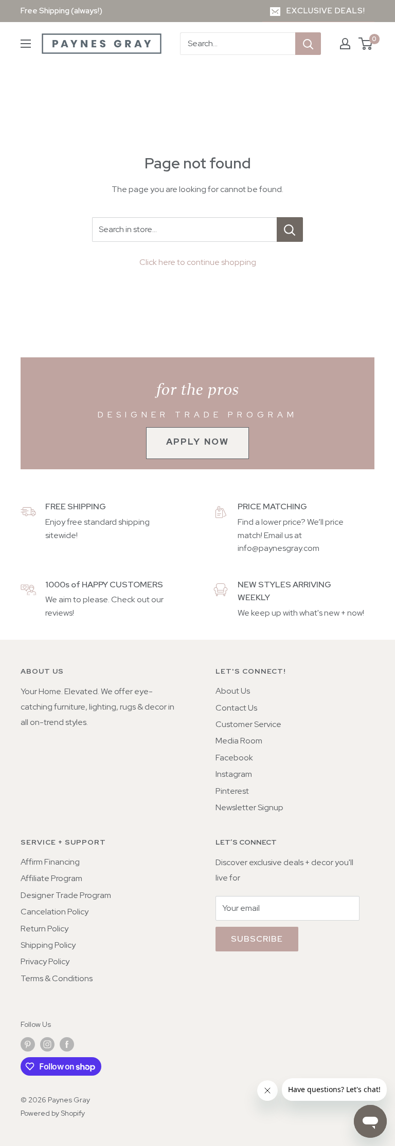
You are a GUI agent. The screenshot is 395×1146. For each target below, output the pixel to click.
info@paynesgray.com (278, 548)
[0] (366, 43)
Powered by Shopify (53, 1113)
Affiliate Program (51, 878)
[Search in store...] (290, 229)
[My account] (345, 43)
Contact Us (236, 707)
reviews (59, 612)
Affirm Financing (50, 861)
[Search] (308, 43)
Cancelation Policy (54, 911)
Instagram (234, 774)
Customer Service (248, 724)
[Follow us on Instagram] (47, 1044)
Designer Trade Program (66, 895)
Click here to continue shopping (197, 262)
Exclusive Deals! (325, 11)
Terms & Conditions (57, 978)
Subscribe (257, 938)
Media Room (239, 740)
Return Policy (44, 928)
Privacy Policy (45, 961)
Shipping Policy (48, 945)
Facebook (234, 757)
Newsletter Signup (249, 807)
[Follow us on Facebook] (67, 1044)
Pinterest (232, 791)
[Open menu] (26, 44)
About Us (233, 690)
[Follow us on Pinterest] (28, 1044)
